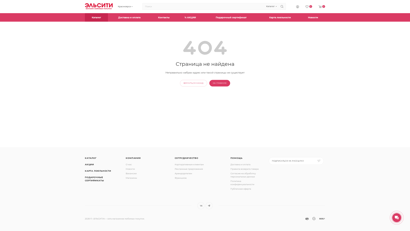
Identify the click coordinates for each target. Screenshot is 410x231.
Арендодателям (183, 173)
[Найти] (282, 6)
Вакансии (131, 173)
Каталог (91, 158)
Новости (130, 169)
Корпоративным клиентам (189, 164)
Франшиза (181, 178)
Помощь (236, 158)
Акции (89, 164)
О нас (129, 164)
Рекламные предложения (189, 169)
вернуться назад (194, 83)
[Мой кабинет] (297, 6)
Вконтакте (200, 205)
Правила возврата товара (244, 169)
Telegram (209, 205)
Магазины (131, 178)
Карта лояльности (98, 171)
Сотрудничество (186, 158)
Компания (133, 158)
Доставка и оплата (240, 164)
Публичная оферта (240, 189)
